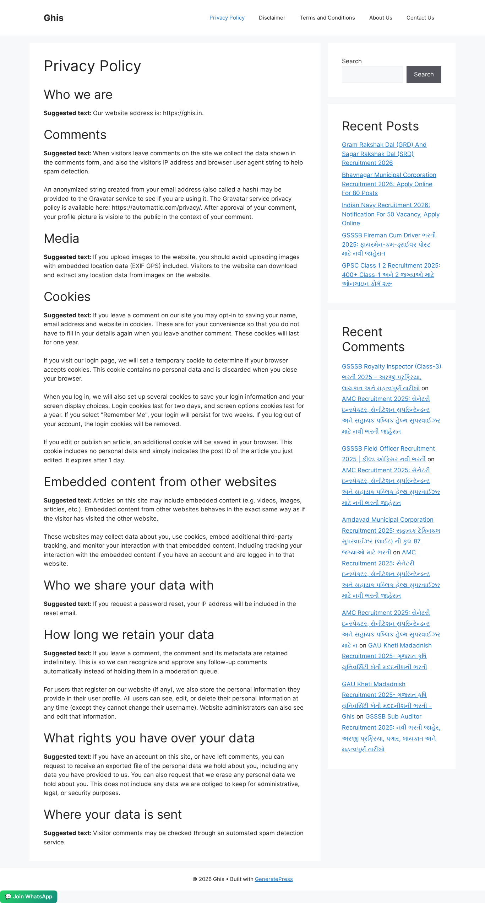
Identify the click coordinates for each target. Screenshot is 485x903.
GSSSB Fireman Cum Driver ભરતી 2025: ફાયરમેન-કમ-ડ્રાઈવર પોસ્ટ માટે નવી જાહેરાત (389, 244)
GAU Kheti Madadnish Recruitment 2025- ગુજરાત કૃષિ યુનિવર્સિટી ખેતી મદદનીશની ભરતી (387, 656)
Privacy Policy (227, 17)
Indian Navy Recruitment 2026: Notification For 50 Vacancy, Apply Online (391, 214)
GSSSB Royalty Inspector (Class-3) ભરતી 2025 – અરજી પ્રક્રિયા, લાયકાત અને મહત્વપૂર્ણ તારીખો (391, 377)
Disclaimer (272, 17)
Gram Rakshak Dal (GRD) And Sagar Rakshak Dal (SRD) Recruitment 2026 (384, 153)
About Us (380, 17)
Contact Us (420, 17)
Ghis (54, 17)
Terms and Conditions (327, 17)
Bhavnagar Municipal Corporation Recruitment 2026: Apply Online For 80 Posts (389, 184)
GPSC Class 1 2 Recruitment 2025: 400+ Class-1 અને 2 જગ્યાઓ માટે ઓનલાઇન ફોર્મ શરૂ (391, 274)
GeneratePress (274, 879)
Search (352, 61)
